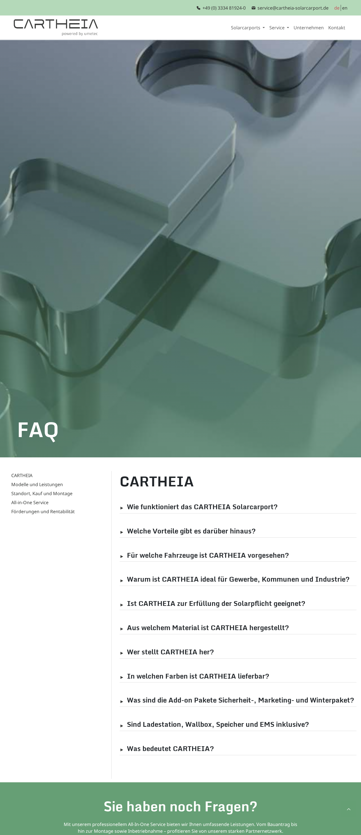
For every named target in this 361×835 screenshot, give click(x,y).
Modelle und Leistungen (37, 484)
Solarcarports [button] (246, 28)
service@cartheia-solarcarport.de (293, 8)
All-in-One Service (30, 502)
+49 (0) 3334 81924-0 (224, 8)
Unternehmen (309, 28)
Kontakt (336, 28)
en (344, 8)
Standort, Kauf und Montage (41, 493)
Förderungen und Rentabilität (43, 511)
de (337, 8)
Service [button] (277, 28)
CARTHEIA (21, 475)
